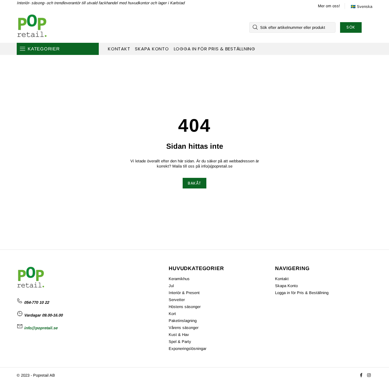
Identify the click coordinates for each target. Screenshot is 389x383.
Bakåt (194, 183)
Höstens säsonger (185, 306)
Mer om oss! (329, 6)
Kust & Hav (179, 334)
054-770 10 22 (36, 302)
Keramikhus (179, 278)
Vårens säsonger (183, 327)
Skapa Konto (286, 285)
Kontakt (282, 278)
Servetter (177, 299)
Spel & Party (180, 341)
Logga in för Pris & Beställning (302, 292)
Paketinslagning (183, 320)
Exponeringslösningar (187, 348)
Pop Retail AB (31, 27)
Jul (171, 285)
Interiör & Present (184, 292)
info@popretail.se (40, 328)
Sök (350, 27)
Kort (172, 313)
